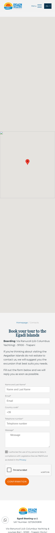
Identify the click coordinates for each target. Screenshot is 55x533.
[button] (27, 162)
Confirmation (17, 481)
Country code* (11, 407)
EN (47, 6)
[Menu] (39, 6)
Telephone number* (14, 419)
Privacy (22, 460)
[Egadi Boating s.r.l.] (13, 5)
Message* (9, 430)
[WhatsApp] (5, 521)
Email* (8, 396)
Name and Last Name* (15, 384)
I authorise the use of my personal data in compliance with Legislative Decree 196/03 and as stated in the (26, 456)
